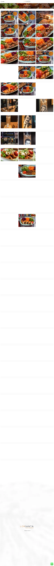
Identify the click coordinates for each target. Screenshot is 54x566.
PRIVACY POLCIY (27, 530)
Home (25, 7)
